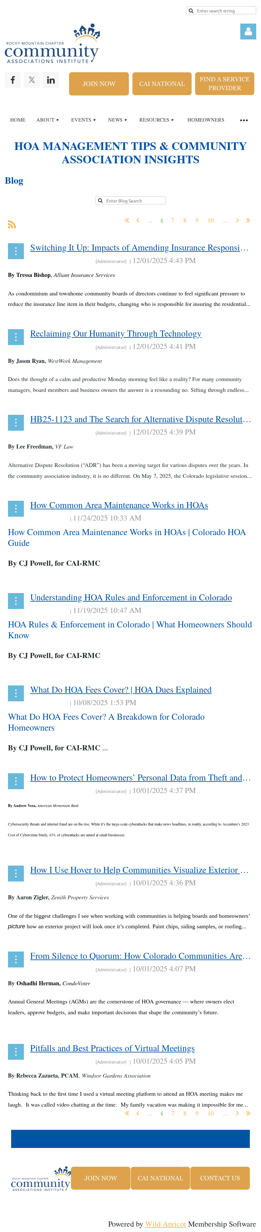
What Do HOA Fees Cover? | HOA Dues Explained (121, 689)
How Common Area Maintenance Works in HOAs (119, 505)
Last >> (248, 220)
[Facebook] (13, 80)
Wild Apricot (165, 1224)
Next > (237, 220)
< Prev (138, 220)
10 (210, 220)
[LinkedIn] (51, 80)
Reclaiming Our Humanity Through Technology (115, 333)
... (150, 220)
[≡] (243, 119)
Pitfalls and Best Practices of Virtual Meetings (112, 1048)
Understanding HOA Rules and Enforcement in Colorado (131, 597)
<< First (127, 220)
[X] (32, 80)
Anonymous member (62, 260)
